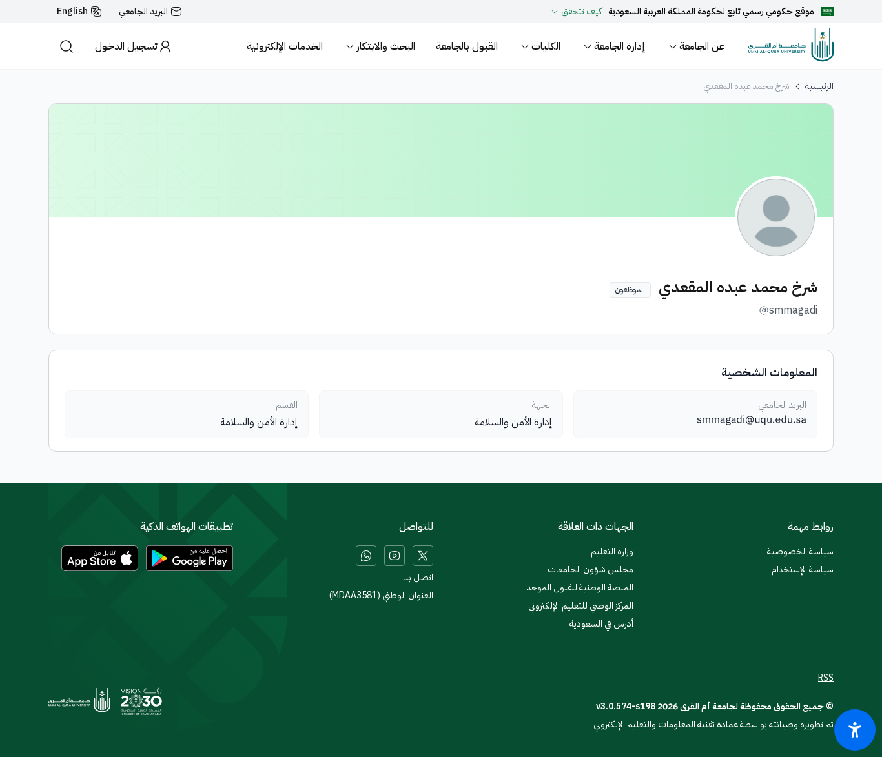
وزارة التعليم (612, 551)
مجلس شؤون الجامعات (590, 569)
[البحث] (66, 46)
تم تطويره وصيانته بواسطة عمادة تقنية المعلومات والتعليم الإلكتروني (713, 724)
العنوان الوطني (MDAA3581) (381, 595)
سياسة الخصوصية (800, 551)
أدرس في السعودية (601, 624)
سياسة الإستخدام (803, 569)
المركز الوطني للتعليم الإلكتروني (580, 606)
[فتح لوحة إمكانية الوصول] (855, 730)
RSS (826, 678)
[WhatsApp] (366, 555)
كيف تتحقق (581, 11)
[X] (423, 555)
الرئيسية (819, 86)
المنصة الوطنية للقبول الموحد (580, 587)
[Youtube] (394, 555)
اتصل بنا (418, 577)
